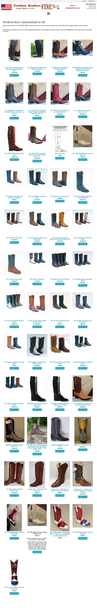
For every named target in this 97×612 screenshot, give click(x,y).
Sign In (84, 1)
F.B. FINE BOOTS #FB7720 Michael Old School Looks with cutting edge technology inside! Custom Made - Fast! (37, 447)
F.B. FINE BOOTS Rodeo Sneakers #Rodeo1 (83, 154)
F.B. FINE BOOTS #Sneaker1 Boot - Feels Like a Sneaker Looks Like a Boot (60, 534)
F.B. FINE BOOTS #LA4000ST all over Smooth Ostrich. (59, 111)
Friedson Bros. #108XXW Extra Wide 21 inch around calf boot (60, 490)
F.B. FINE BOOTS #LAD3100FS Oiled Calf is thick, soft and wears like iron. (14, 112)
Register (91, 1)
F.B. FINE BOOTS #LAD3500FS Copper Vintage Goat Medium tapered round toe (37, 112)
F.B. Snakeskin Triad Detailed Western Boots (37, 362)
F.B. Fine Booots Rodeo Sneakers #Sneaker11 (14, 588)
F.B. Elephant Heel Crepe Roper (60, 196)
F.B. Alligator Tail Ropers (37, 279)
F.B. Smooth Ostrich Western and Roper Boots (37, 238)
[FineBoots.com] (36, 9)
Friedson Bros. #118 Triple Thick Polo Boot (37, 490)
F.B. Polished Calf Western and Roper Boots (83, 321)
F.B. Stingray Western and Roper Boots (14, 404)
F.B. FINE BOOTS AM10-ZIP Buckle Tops (14, 490)
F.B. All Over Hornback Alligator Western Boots (37, 321)
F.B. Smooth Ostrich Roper (14, 279)
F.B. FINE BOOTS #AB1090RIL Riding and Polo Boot (60, 404)
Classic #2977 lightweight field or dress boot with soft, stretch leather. (14, 69)
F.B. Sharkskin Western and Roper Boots (60, 362)
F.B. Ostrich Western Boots (14, 238)
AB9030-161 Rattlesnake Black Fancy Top (14, 445)
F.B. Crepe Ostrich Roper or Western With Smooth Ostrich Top (60, 238)
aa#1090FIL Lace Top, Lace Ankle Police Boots (37, 404)
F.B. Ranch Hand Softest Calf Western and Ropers (14, 197)
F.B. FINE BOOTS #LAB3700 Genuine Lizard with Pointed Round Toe (37, 155)
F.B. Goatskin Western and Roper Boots (82, 280)
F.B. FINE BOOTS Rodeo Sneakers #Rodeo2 (83, 532)
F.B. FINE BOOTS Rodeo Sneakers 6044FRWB (14, 532)
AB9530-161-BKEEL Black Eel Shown (59, 445)
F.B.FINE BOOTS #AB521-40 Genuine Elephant (60, 68)
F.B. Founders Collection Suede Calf (60, 321)
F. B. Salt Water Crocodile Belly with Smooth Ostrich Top (83, 404)
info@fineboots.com (73, 8)
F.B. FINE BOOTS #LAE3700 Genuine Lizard (82, 111)
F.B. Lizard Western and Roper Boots (37, 197)
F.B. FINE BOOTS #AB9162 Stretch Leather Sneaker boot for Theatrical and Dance (83, 69)
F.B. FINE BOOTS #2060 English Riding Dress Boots (37, 68)
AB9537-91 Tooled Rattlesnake (82, 445)
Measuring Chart (60, 153)
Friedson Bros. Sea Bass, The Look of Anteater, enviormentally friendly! (82, 491)
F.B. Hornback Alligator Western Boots (14, 321)
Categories (48, 13)
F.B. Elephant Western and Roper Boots (82, 362)
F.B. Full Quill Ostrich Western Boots (83, 238)
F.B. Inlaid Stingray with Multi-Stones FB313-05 (83, 197)
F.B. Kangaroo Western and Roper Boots (14, 362)
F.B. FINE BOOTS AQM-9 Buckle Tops (14, 154)
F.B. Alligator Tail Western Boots (59, 279)
